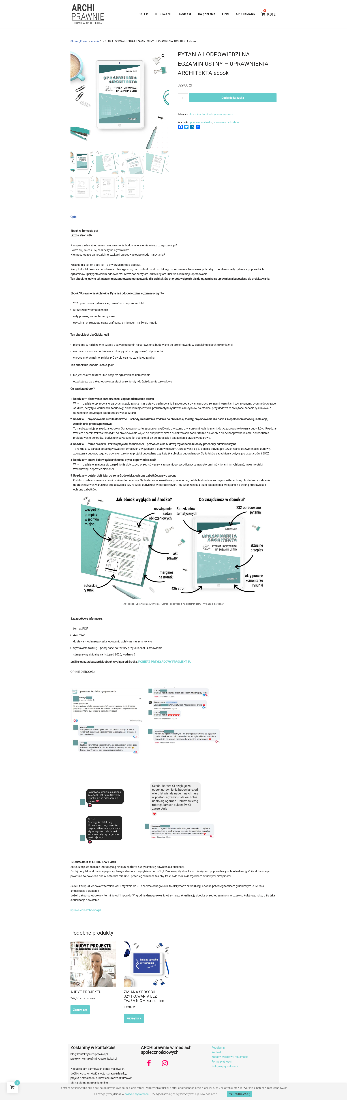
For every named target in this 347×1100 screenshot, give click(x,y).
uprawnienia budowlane (226, 122)
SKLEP (143, 14)
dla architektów (197, 114)
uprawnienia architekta (201, 122)
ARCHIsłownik (245, 14)
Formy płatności (221, 1061)
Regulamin (218, 1047)
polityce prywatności (137, 1094)
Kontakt (216, 1052)
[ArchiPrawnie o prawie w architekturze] (87, 14)
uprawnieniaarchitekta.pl (85, 910)
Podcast (185, 14)
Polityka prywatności (224, 1066)
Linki (225, 14)
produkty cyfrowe (223, 114)
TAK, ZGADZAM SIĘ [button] (239, 1094)
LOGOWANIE (163, 14)
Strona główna (78, 41)
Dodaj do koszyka (232, 98)
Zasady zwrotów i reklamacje (229, 1057)
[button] (163, 56)
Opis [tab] (73, 217)
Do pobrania (206, 14)
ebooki (95, 41)
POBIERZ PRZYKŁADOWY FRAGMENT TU (164, 661)
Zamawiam (80, 1010)
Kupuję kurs (134, 1018)
